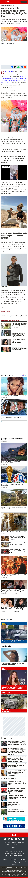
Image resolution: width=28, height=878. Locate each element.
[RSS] (19, 839)
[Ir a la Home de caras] (6, 2)
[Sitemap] (23, 839)
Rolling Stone (20, 853)
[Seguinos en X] (12, 839)
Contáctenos (23, 859)
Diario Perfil (7, 842)
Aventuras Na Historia (10, 853)
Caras (15, 851)
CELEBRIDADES (4, 5)
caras (14, 669)
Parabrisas (17, 845)
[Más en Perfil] (9, 620)
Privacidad (4, 862)
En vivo (24, 2)
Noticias (14, 842)
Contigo (20, 851)
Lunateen (23, 845)
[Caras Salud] (14, 820)
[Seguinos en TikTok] (16, 839)
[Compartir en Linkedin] (22, 67)
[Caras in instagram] (5, 839)
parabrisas (14, 693)
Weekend (9, 845)
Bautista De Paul (14, 315)
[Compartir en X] (15, 67)
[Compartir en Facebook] (12, 67)
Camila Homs (8, 72)
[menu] (2, 2)
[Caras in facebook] (9, 839)
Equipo (10, 862)
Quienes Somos (14, 859)
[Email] (25, 67)
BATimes (14, 847)
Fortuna (4, 845)
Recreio (15, 855)
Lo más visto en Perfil (10, 778)
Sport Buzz (8, 855)
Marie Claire (21, 842)
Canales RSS (5, 859)
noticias (14, 624)
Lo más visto (6, 738)
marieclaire (14, 646)
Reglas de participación (20, 862)
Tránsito (14, 864)
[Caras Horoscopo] (14, 827)
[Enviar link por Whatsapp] (18, 67)
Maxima (20, 855)
